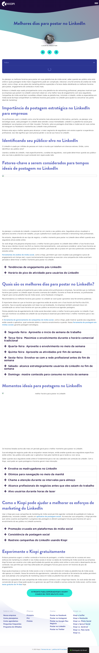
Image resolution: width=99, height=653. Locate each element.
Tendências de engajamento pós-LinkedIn (34, 267)
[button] (87, 3)
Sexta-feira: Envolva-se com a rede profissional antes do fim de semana (47, 359)
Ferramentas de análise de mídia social (18, 255)
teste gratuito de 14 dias (12, 584)
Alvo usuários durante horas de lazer (31, 491)
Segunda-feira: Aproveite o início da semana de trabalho (44, 332)
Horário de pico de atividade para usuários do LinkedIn (43, 272)
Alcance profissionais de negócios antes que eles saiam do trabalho (51, 485)
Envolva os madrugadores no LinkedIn (32, 468)
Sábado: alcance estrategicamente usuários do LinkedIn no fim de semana (48, 367)
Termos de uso (46, 649)
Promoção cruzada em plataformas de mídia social (40, 528)
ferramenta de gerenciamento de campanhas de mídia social (28, 320)
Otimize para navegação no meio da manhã (36, 474)
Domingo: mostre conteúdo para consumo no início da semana (48, 374)
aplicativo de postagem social (48, 516)
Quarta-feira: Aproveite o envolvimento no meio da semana (46, 346)
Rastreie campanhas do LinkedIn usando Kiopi (37, 540)
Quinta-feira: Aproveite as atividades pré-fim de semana (44, 351)
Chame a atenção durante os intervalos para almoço (41, 479)
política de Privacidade (59, 649)
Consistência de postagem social (29, 534)
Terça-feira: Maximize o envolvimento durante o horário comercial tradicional (49, 339)
